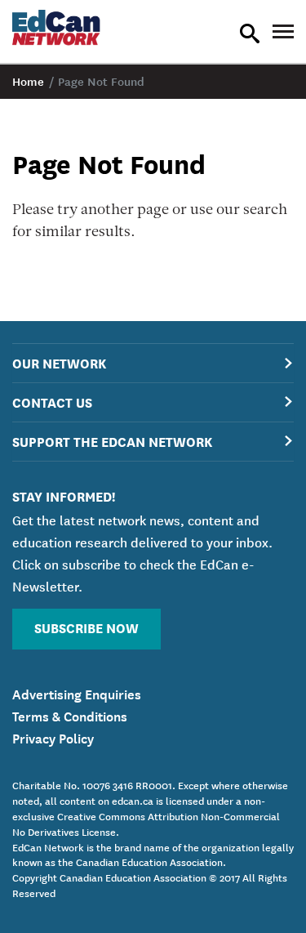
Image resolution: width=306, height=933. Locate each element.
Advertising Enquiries (76, 692)
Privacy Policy (53, 737)
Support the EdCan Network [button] (112, 441)
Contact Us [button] (52, 401)
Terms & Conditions (69, 714)
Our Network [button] (59, 362)
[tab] (153, 363)
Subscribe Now (86, 627)
